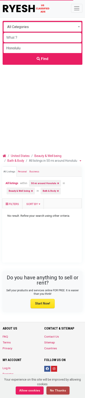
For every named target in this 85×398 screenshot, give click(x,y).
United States (20, 156)
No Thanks (58, 390)
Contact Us (51, 336)
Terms (7, 342)
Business (34, 171)
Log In (6, 368)
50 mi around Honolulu (43, 183)
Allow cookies (29, 390)
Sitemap (49, 342)
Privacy (7, 348)
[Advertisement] (42, 109)
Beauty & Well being (47, 156)
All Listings (9, 171)
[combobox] (42, 27)
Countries (50, 348)
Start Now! (42, 303)
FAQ (5, 336)
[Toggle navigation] (76, 8)
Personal (22, 171)
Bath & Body (15, 160)
